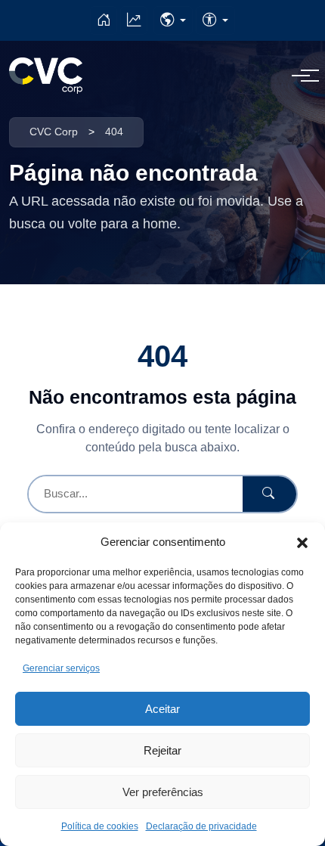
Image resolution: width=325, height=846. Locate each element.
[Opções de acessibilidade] (215, 20)
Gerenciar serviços (61, 668)
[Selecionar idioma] (173, 20)
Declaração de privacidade (201, 826)
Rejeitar (162, 750)
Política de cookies (99, 826)
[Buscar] (269, 494)
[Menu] (301, 75)
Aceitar (162, 708)
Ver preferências (162, 792)
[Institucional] (103, 20)
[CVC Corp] (45, 75)
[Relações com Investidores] (133, 20)
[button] (302, 542)
